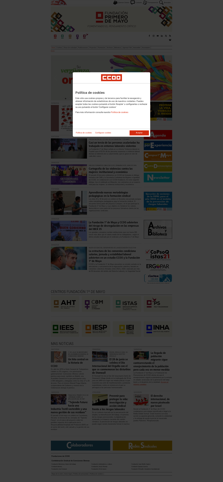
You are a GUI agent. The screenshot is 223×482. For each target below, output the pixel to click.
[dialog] (111, 104)
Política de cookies (119, 112)
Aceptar (139, 133)
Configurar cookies (103, 133)
